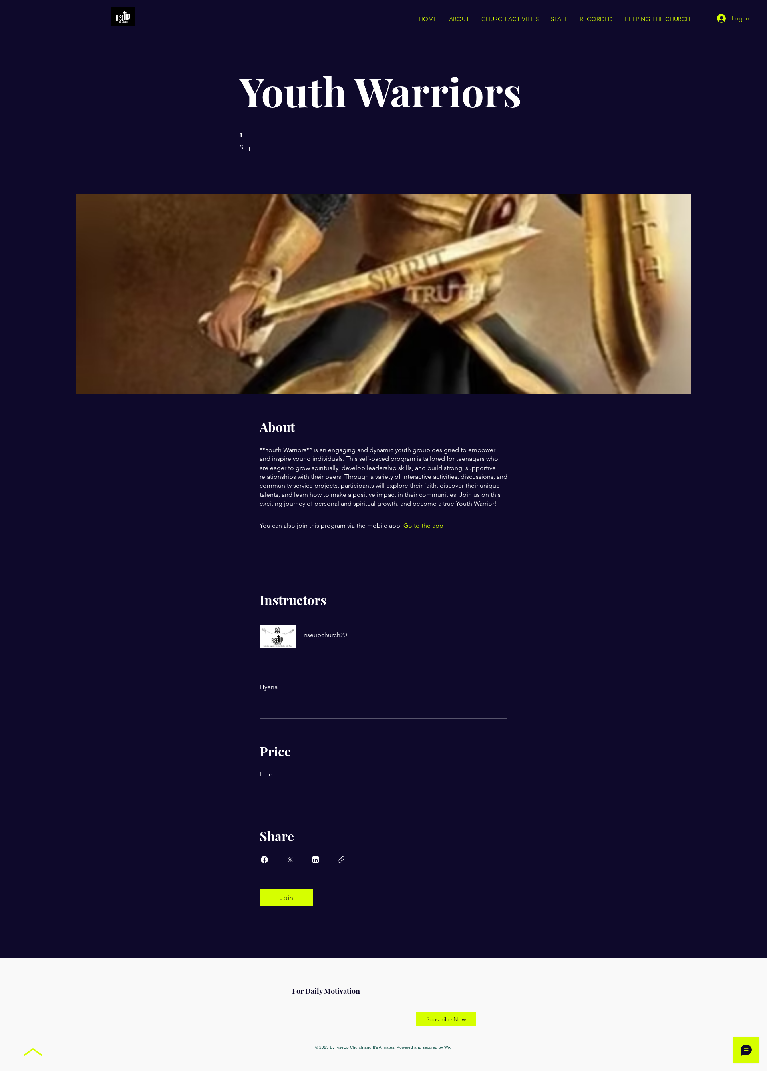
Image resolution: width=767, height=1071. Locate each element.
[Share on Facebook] (264, 859)
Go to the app (423, 525)
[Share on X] (290, 859)
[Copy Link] (341, 859)
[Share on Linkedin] (315, 859)
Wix (447, 1047)
